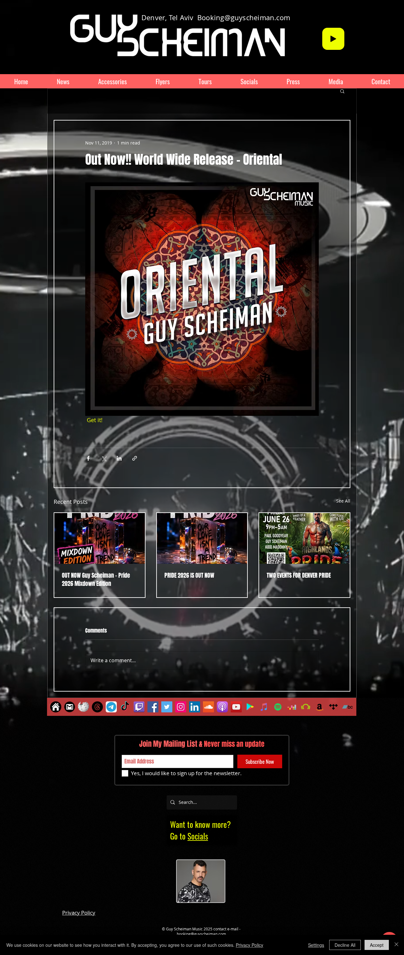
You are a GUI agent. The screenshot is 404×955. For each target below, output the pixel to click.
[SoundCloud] (208, 706)
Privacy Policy (249, 945)
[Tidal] (333, 706)
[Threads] (97, 706)
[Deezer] (291, 706)
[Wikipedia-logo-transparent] (83, 706)
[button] (342, 90)
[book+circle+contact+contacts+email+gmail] (69, 706)
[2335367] (139, 706)
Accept (376, 945)
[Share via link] (135, 458)
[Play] (333, 39)
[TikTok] (125, 706)
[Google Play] (250, 706)
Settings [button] (316, 945)
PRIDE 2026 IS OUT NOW (189, 575)
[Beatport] (305, 706)
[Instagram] (180, 706)
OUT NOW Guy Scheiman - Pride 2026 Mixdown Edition (96, 579)
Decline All (345, 945)
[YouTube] (236, 706)
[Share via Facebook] (88, 458)
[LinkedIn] (194, 706)
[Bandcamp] (347, 706)
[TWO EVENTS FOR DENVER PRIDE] (304, 538)
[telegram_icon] (111, 706)
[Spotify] (277, 706)
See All (343, 501)
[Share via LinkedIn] (119, 458)
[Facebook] (152, 706)
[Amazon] (319, 706)
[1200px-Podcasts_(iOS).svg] (222, 706)
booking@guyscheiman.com (201, 933)
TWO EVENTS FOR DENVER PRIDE (299, 575)
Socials (197, 836)
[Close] (396, 945)
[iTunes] (264, 706)
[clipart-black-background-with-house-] (55, 706)
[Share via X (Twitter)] (104, 458)
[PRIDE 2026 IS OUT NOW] (202, 538)
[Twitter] (166, 706)
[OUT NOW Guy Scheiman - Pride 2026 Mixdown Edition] (99, 538)
